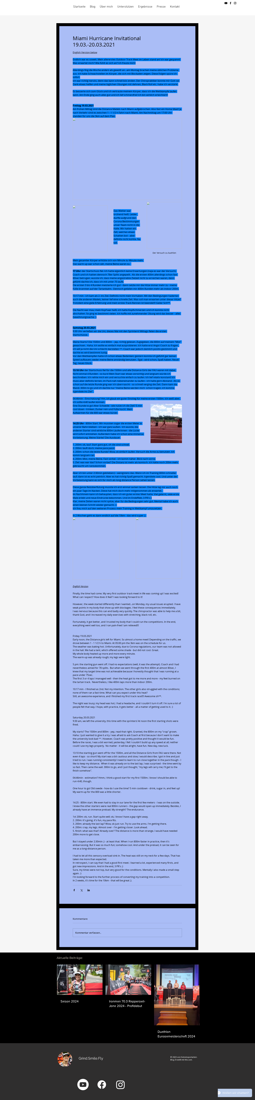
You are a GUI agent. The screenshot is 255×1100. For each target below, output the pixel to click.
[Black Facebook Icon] (230, 3)
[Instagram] (120, 1084)
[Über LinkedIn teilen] (88, 890)
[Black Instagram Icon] (235, 3)
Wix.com (188, 1059)
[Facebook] (101, 1084)
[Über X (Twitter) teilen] (81, 890)
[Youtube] (226, 3)
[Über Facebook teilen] (74, 890)
